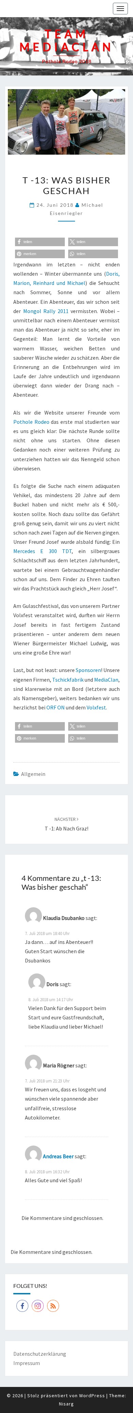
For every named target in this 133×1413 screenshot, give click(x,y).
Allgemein (33, 773)
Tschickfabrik (68, 679)
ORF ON (55, 707)
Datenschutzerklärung (39, 1353)
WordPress (92, 1395)
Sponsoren (88, 670)
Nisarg (66, 1404)
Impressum (26, 1363)
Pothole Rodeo (31, 421)
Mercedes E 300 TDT (42, 551)
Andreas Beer (58, 1156)
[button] (40, 242)
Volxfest (96, 707)
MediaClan (106, 679)
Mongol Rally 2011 (46, 311)
